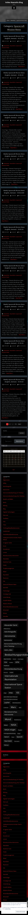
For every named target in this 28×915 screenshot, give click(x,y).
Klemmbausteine (16, 702)
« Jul (13, 469)
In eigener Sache (7, 543)
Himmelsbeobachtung (13, 669)
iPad (5, 693)
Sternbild (5, 587)
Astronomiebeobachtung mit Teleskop (13, 493)
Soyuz (13, 737)
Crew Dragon (20, 659)
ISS (17, 692)
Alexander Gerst (10, 625)
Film (4, 521)
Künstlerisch (6, 549)
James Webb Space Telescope (10, 697)
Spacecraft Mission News (9, 584)
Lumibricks (6, 707)
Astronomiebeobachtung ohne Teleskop (13, 496)
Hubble (11, 672)
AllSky (4, 483)
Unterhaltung (6, 597)
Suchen (5, 431)
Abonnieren (19, 441)
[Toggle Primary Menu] (14, 7)
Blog (4, 509)
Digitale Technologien (9, 512)
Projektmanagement (8, 568)
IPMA (11, 693)
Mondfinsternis (17, 719)
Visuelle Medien (7, 600)
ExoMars (11, 662)
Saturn (6, 737)
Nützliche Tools (7, 562)
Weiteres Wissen (7, 603)
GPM (17, 662)
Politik (4, 565)
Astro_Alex (8, 650)
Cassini (14, 659)
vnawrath (14, 41)
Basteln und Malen (8, 499)
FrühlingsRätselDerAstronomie (11, 528)
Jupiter (7, 702)
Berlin (4, 502)
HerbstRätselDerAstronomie (10, 534)
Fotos (4, 525)
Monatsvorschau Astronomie (11, 555)
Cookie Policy (8, 908)
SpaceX (19, 737)
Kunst (4, 546)
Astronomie (6, 489)
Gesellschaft (6, 531)
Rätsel (4, 571)
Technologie (6, 591)
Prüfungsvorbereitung (9, 733)
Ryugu (19, 733)
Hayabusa (6, 665)
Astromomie (10, 636)
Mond (8, 719)
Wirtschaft (6, 610)
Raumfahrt (13, 45)
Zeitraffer (5, 616)
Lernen (5, 552)
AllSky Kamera (7, 628)
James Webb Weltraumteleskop (10, 699)
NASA (13, 724)
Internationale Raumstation (11, 678)
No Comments (22, 41)
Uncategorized (7, 594)
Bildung (5, 505)
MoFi (20, 707)
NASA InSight (10, 729)
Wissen (5, 613)
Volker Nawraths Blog (14, 2)
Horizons (6, 672)
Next (19, 424)
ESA (5, 662)
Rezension (6, 578)
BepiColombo (7, 659)
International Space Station (13, 686)
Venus (6, 745)
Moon (6, 725)
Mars (13, 707)
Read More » (21, 67)
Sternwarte (16, 741)
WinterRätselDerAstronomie (10, 607)
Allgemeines (6, 480)
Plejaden (20, 730)
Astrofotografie (7, 486)
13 (14, 458)
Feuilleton (5, 518)
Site (4, 581)
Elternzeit (5, 515)
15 (15, 424)
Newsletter (6, 45)
